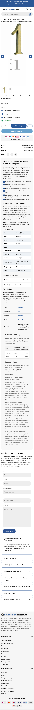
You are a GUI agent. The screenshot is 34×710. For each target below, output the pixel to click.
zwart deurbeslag (6, 622)
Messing (20, 307)
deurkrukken (8, 626)
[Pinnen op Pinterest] (15, 154)
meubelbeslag (5, 628)
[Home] (14, 614)
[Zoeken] (30, 14)
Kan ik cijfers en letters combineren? (14, 285)
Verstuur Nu (9, 531)
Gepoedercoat (22, 320)
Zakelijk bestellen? (17, 131)
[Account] (27, 9)
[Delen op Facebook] (8, 154)
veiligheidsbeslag (17, 626)
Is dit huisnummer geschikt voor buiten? (16, 279)
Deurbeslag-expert (19, 698)
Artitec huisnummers (18, 19)
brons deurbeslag (18, 622)
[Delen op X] (11, 154)
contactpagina (18, 466)
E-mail (5, 479)
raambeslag (26, 626)
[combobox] (17, 14)
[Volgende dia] (30, 56)
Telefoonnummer (8, 488)
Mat (19, 311)
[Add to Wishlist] (30, 126)
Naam (4, 471)
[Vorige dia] (2, 56)
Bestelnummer (6, 497)
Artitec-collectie (12, 300)
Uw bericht (5, 505)
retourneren (8, 550)
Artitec (9, 19)
